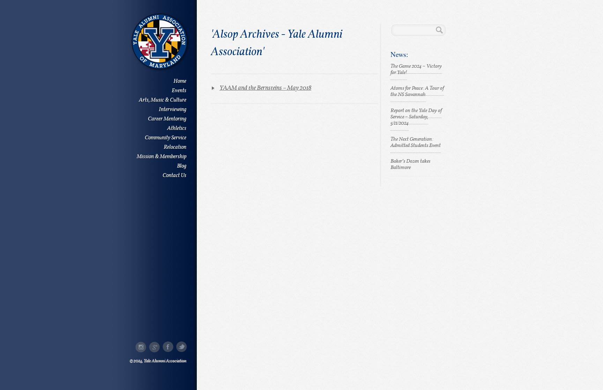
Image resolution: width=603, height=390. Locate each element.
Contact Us (174, 176)
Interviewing (172, 110)
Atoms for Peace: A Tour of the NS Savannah (417, 91)
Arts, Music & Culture (162, 100)
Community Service (165, 138)
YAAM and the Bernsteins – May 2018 (265, 88)
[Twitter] (181, 346)
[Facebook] (168, 346)
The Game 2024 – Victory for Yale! (416, 69)
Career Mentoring (167, 119)
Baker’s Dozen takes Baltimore (410, 164)
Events (179, 91)
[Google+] (154, 346)
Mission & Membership (161, 157)
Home (179, 81)
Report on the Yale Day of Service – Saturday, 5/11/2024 (416, 117)
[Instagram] (140, 346)
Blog (181, 166)
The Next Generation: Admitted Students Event (415, 142)
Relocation (175, 147)
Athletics (176, 129)
